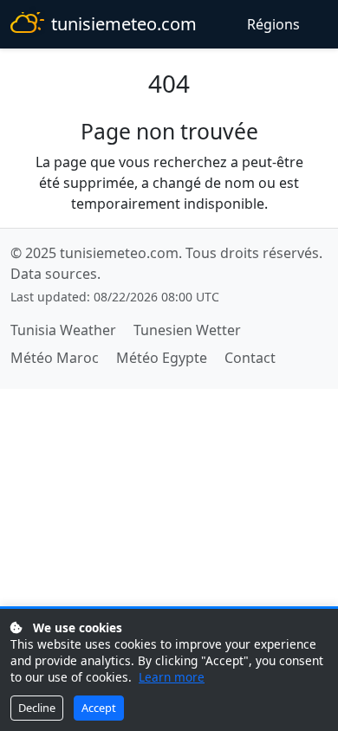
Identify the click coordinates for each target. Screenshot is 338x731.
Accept (98, 707)
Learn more (172, 677)
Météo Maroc (54, 357)
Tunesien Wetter (187, 330)
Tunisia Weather (63, 330)
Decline (36, 707)
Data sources (53, 273)
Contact (250, 357)
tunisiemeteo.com (124, 24)
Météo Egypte (161, 357)
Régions (273, 24)
